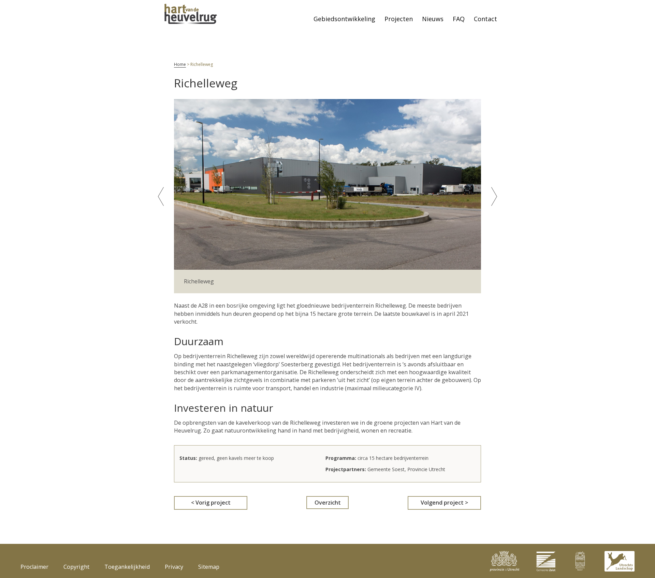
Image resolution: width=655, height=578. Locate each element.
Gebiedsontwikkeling (344, 19)
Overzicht (328, 502)
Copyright (76, 566)
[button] (161, 196)
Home (180, 64)
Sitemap (208, 566)
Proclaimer (34, 566)
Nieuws (432, 19)
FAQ (459, 19)
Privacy (174, 566)
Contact (485, 19)
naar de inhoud (11, 7)
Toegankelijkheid (127, 566)
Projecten (398, 19)
